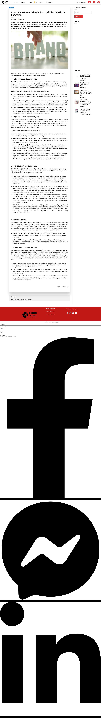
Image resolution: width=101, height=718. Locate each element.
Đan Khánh (21, 19)
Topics (16, 2)
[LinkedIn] (50, 717)
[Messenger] (50, 601)
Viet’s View (29, 2)
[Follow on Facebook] (67, 313)
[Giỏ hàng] (98, 2)
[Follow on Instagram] (70, 313)
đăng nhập (20, 299)
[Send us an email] (73, 313)
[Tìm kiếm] (89, 2)
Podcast (23, 2)
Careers (75, 309)
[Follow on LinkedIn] (76, 313)
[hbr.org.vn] (6, 2)
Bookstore (50, 2)
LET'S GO (2, 324)
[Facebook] (50, 499)
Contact (71, 309)
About (67, 309)
